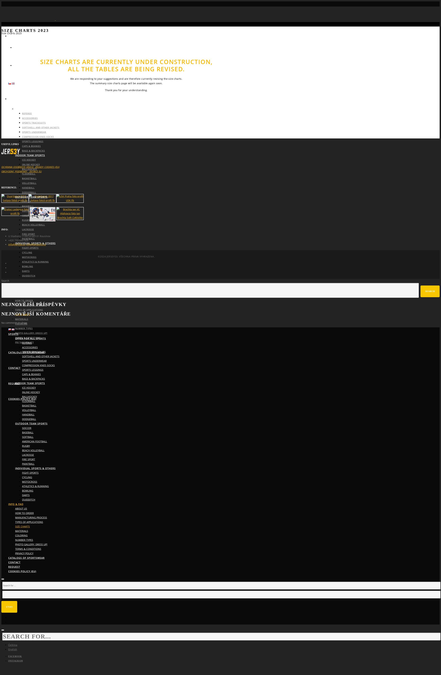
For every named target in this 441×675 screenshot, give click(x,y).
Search (5, 280)
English (12, 649)
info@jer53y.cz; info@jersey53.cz (27, 244)
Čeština (12, 645)
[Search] (2, 579)
